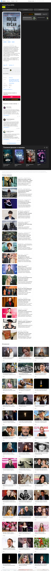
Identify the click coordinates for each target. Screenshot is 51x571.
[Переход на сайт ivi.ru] (11, 97)
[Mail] (1, 1)
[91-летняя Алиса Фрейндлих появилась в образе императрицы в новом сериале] (9, 417)
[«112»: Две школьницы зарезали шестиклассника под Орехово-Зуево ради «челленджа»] (41, 386)
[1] (4, 71)
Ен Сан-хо (11, 77)
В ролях (4, 79)
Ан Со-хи (15, 81)
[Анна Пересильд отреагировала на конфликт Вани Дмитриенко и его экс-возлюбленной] (41, 465)
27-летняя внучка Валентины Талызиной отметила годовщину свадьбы (25, 279)
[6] (12, 71)
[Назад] (45, 147)
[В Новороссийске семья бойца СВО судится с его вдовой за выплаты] (25, 386)
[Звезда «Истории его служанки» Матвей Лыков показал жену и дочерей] (41, 561)
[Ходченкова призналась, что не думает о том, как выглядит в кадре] (25, 529)
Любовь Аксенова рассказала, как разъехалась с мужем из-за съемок (25, 312)
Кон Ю (10, 79)
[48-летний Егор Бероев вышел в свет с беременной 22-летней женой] (25, 513)
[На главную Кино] (4, 1)
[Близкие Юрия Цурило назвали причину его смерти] (25, 433)
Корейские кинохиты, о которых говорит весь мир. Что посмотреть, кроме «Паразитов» (24, 235)
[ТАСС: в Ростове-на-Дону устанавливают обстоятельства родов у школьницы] (25, 481)
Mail (1, 570)
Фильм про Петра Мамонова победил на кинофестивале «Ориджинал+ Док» (25, 290)
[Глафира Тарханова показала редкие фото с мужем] (41, 354)
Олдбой (38, 164)
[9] (17, 71)
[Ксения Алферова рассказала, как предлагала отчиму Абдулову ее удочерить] (25, 497)
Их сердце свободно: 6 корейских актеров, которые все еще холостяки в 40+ (25, 213)
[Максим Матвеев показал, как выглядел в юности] (25, 402)
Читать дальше (6, 115)
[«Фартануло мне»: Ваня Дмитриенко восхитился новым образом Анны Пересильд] (9, 386)
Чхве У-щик (11, 81)
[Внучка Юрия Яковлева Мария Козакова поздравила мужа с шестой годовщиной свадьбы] (41, 370)
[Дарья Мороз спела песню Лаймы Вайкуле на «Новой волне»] (9, 481)
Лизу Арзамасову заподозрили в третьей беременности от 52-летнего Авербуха (25, 257)
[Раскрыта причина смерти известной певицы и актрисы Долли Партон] (9, 449)
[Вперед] (47, 147)
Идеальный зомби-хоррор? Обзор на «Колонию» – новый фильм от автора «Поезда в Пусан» (25, 180)
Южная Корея (11, 83)
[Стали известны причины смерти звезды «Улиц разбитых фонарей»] (25, 417)
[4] (9, 71)
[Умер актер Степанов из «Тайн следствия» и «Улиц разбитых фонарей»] (41, 417)
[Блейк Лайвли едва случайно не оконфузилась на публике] (9, 513)
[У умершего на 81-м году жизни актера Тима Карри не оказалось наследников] (41, 497)
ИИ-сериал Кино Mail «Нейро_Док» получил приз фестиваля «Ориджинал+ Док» (24, 333)
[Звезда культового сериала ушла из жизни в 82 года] (41, 449)
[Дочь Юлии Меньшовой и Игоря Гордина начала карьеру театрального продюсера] (41, 402)
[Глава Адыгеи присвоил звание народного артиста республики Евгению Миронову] (9, 545)
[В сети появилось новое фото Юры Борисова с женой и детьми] (9, 497)
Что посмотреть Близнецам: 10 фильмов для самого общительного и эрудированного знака (25, 191)
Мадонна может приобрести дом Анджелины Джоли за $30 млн (25, 322)
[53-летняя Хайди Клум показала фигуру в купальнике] (25, 561)
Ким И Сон (17, 80)
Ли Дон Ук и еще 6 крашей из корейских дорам (25, 245)
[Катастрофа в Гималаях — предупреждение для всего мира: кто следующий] (25, 370)
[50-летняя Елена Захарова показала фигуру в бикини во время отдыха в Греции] (25, 449)
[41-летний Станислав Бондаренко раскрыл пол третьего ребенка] (41, 513)
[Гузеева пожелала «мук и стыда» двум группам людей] (41, 481)
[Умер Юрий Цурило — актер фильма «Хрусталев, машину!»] (9, 402)
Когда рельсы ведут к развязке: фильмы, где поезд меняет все (25, 224)
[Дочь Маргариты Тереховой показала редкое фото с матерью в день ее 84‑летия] (25, 354)
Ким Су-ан (12, 80)
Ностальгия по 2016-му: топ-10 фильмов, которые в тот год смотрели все (24, 202)
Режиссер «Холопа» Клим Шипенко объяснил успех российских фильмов (24, 301)
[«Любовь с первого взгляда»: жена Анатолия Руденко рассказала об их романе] (9, 354)
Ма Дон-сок (14, 79)
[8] (15, 71)
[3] (7, 71)
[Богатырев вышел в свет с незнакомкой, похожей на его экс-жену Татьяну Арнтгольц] (9, 370)
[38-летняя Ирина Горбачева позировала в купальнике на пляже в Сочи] (25, 545)
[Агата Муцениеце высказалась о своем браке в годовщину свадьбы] (9, 433)
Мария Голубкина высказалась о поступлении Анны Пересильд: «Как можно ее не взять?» (25, 268)
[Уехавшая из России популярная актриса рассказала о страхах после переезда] (41, 433)
